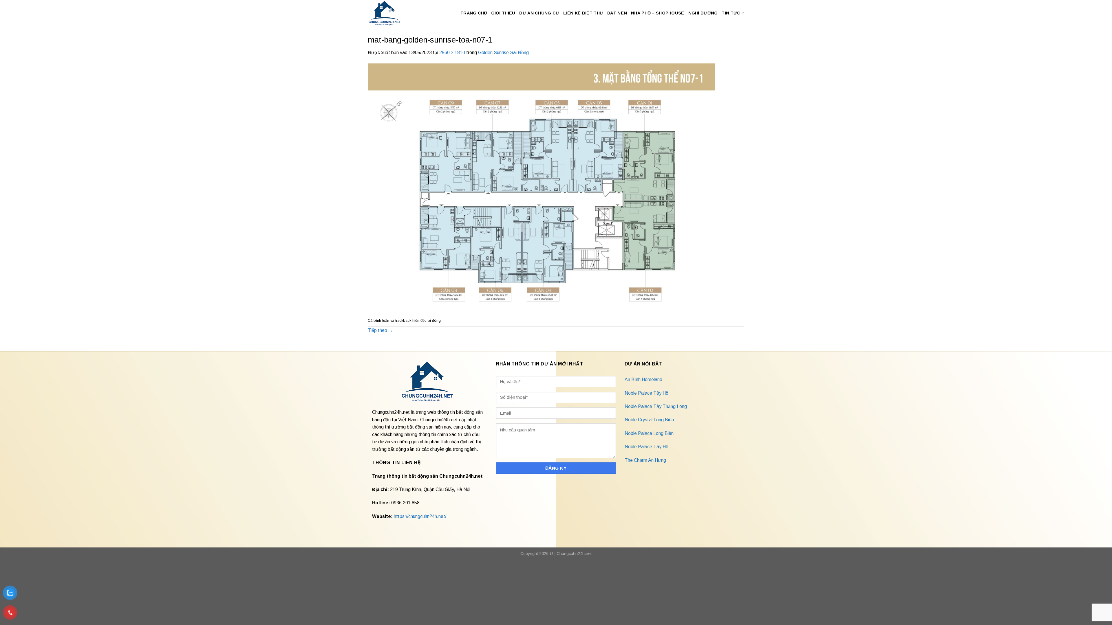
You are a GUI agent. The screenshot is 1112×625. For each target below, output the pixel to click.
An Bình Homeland (643, 379)
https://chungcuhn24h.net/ (420, 516)
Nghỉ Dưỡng (703, 13)
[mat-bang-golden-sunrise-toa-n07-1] (541, 185)
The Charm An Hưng (645, 460)
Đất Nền (617, 13)
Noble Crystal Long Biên (649, 419)
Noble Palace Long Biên (649, 433)
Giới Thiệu (503, 13)
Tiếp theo (380, 330)
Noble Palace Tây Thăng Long (656, 406)
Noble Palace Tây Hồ (646, 393)
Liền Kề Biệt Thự (583, 13)
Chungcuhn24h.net (574, 553)
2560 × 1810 (452, 52)
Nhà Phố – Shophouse (657, 13)
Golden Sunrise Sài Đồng (503, 52)
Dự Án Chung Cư (539, 13)
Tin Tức (731, 13)
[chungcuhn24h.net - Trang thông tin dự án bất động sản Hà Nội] (387, 13)
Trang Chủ (473, 13)
